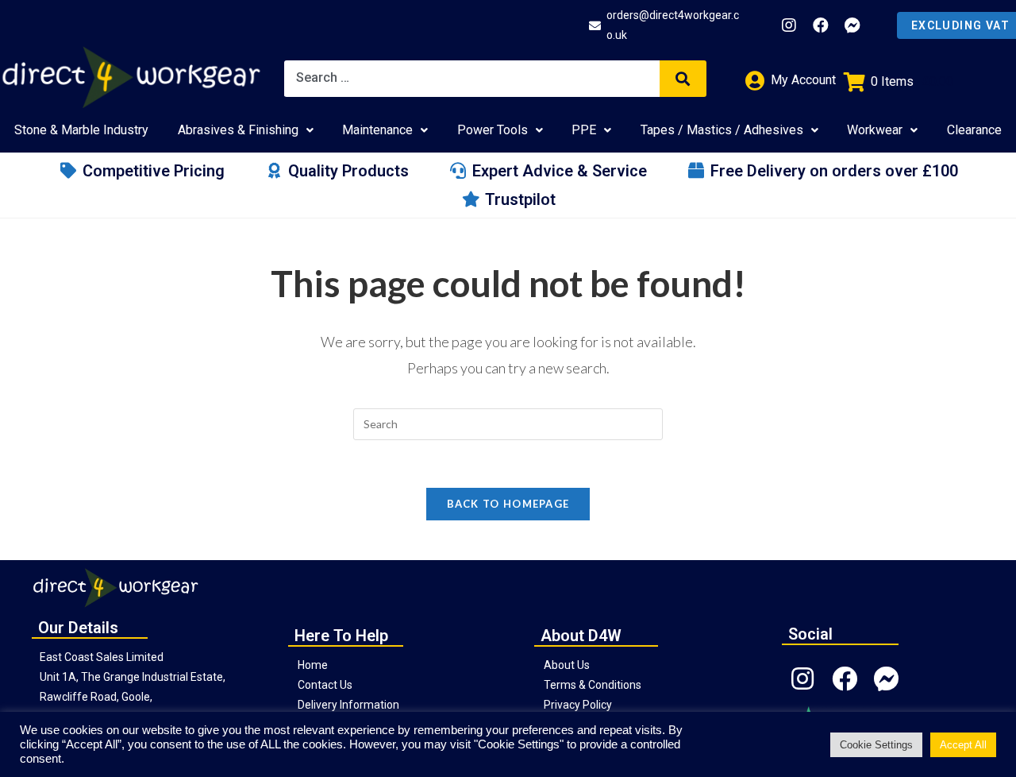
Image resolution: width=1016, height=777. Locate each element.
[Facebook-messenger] (852, 25)
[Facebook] (821, 25)
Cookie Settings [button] (876, 745)
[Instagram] (789, 25)
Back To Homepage (508, 503)
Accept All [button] (963, 745)
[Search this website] (508, 422)
